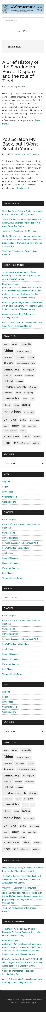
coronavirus (8, 357)
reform (15, 425)
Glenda (5, 314)
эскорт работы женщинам (14, 272)
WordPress (25, 1003)
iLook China (7, 553)
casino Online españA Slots (14, 322)
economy (8, 375)
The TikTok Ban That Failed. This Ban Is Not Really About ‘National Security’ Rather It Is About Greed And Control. (21, 222)
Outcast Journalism (11, 563)
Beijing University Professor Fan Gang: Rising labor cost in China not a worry (21, 275)
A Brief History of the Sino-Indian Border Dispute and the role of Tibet (20, 71)
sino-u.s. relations (10, 431)
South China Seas (11, 436)
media (26, 404)
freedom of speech (15, 387)
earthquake (28, 369)
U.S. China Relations (21, 443)
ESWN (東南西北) (10, 538)
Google (32, 387)
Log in (5, 487)
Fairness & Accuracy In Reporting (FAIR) (20, 543)
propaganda (34, 420)
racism (6, 426)
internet (7, 405)
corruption (20, 357)
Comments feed (9, 497)
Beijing (14, 344)
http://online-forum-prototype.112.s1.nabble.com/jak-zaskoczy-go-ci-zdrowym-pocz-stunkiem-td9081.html (22, 287)
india (32, 399)
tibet (7, 443)
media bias (12, 412)
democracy (11, 369)
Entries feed (7, 492)
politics (23, 420)
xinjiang (36, 443)
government (8, 393)
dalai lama (8, 363)
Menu (25, 31)
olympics (10, 419)
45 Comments (33, 154)
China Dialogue (9, 519)
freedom (19, 381)
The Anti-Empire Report (12, 578)
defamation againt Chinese (26, 363)
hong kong (28, 393)
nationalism (29, 412)
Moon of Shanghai (10, 558)
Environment (29, 375)
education (18, 375)
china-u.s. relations (23, 352)
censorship (26, 344)
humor (25, 399)
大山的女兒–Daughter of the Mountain (19, 231)
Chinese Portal (8, 533)
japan (16, 405)
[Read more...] (23, 188)
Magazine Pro (26, 1000)
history (18, 393)
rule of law (32, 426)
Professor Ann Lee (10, 568)
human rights (11, 398)
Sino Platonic (8, 573)
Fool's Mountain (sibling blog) (15, 548)
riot (24, 426)
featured (8, 381)
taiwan (26, 436)
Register (6, 481)
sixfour (22, 431)
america (6, 344)
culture (31, 357)
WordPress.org (9, 502)
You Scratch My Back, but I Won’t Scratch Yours (20, 143)
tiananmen (37, 436)
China (8, 351)
